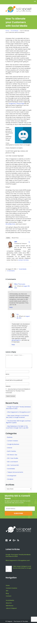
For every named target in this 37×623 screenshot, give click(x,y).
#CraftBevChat (10, 224)
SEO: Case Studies (12, 458)
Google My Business (13, 444)
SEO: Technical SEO (13, 465)
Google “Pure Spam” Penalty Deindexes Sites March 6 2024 (18, 407)
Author (8, 237)
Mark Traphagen (19, 284)
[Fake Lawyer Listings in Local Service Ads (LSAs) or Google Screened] (8, 568)
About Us (9, 603)
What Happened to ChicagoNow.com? (18, 412)
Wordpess (10, 479)
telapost (18, 9)
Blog (7, 593)
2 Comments (11, 271)
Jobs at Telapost (11, 608)
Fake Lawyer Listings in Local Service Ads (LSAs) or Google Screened (17, 416)
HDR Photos (9, 605)
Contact (8, 596)
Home (7, 30)
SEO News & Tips (12, 455)
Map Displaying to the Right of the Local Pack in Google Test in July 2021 (17, 427)
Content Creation (12, 441)
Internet (9, 448)
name (7, 374)
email (14, 380)
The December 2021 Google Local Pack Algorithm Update (18, 421)
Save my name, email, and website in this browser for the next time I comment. (18, 391)
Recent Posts (15, 237)
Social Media (14, 30)
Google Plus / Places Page (16, 103)
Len (15, 242)
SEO (7, 591)
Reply (11, 307)
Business (9, 437)
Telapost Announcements (15, 472)
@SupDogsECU (16, 340)
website (8, 386)
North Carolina (11, 451)
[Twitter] (29, 242)
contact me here (23, 260)
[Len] (10, 248)
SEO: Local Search (12, 462)
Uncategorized (11, 476)
